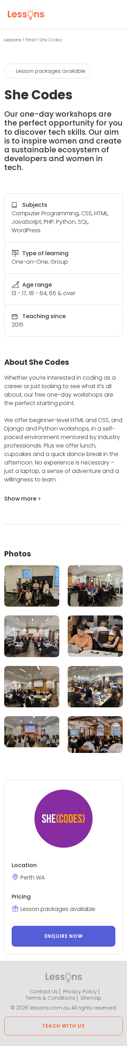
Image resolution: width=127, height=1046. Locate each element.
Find (31, 40)
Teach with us (63, 1025)
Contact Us (44, 991)
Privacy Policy (80, 991)
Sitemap (91, 997)
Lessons (13, 40)
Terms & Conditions (50, 997)
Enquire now (63, 936)
